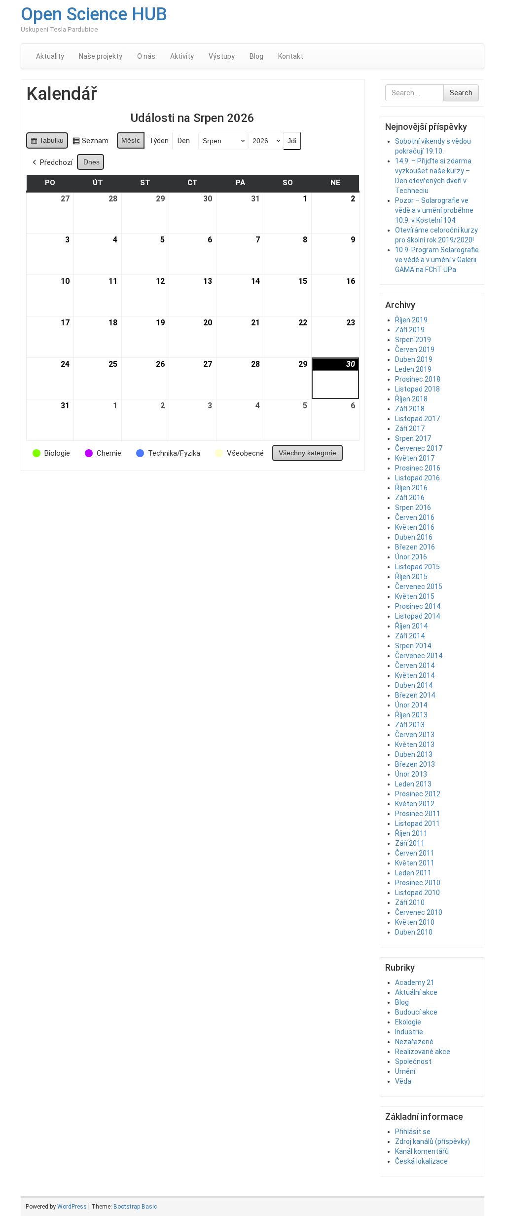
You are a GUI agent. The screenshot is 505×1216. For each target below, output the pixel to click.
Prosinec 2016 (417, 468)
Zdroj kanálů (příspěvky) (432, 1141)
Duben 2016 (414, 537)
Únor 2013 (411, 774)
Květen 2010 (414, 922)
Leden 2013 (413, 784)
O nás (146, 56)
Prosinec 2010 (417, 883)
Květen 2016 (414, 527)
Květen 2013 (414, 744)
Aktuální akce (416, 992)
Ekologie (408, 1022)
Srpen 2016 (413, 507)
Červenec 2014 (418, 656)
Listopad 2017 (417, 419)
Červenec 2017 (418, 448)
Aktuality (50, 56)
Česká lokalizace (421, 1161)
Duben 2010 (414, 932)
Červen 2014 (414, 665)
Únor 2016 (411, 557)
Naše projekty (100, 56)
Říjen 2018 (411, 399)
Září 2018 (410, 409)
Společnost (413, 1061)
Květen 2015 (414, 596)
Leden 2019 (413, 369)
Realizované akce (422, 1052)
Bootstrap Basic (135, 1206)
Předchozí (56, 162)
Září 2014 (410, 636)
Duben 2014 (414, 685)
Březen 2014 (415, 695)
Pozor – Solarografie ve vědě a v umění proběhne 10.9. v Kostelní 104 (434, 210)
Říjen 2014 (411, 626)
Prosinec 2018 (417, 379)
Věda (403, 1081)
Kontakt (290, 56)
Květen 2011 (414, 863)
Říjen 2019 (411, 320)
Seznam (90, 142)
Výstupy (222, 56)
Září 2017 (410, 428)
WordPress (72, 1206)
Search (461, 93)
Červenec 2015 (418, 586)
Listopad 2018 (417, 389)
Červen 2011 (414, 853)
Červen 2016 (414, 517)
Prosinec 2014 (417, 606)
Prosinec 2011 (417, 814)
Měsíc (130, 140)
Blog (256, 56)
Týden (159, 140)
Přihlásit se (413, 1132)
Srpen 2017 (413, 438)
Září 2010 (410, 902)
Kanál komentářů (422, 1151)
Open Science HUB (94, 14)
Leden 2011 (413, 873)
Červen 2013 (414, 735)
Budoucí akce (416, 1012)
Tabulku (47, 142)
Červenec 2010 (418, 912)
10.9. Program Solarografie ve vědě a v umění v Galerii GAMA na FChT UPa (437, 260)
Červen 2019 (414, 349)
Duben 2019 (414, 359)
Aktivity (182, 56)
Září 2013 (410, 725)
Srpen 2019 (413, 340)
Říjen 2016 (411, 488)
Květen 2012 (414, 804)
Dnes (91, 162)
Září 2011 (410, 843)
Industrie (409, 1032)
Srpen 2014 (413, 646)
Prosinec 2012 (417, 794)
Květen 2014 (414, 675)
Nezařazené (414, 1042)
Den (184, 140)
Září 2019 (410, 330)
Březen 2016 (415, 547)
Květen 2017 (414, 458)
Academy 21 (414, 982)
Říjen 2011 (411, 833)
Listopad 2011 (417, 823)
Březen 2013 (415, 764)
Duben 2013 (414, 754)
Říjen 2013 (411, 715)
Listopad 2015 (417, 567)
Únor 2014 (411, 705)
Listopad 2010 (417, 893)
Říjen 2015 (411, 577)
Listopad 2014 (417, 616)
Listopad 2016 (417, 478)
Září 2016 (410, 498)
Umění (405, 1071)
